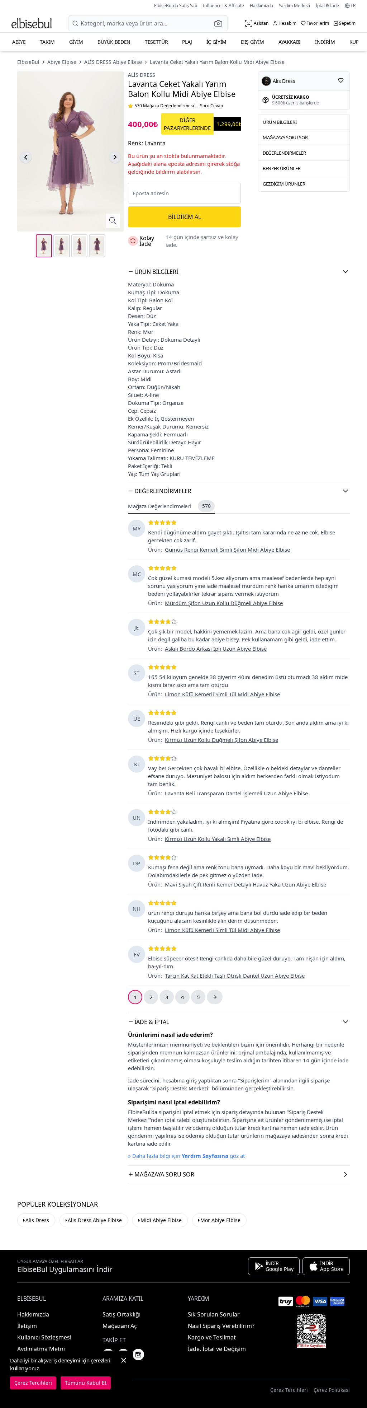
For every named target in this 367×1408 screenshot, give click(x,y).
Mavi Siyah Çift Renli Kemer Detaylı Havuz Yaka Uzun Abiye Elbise (245, 884)
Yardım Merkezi (294, 6)
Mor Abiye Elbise (220, 1220)
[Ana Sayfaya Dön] (31, 23)
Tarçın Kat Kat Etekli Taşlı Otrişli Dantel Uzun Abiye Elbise (235, 975)
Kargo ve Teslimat (212, 1337)
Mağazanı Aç (120, 1326)
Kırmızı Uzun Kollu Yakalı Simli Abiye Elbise (218, 838)
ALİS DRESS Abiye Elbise (113, 62)
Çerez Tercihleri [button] (289, 1389)
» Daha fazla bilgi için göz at (186, 1155)
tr (353, 6)
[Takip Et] (341, 80)
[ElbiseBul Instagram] (138, 1354)
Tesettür (156, 41)
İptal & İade (327, 6)
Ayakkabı (289, 41)
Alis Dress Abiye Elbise (95, 1220)
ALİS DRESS (141, 74)
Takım (47, 41)
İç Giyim (216, 41)
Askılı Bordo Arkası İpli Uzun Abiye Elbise (216, 648)
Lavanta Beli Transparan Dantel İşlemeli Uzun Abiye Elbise (236, 793)
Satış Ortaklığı (121, 1314)
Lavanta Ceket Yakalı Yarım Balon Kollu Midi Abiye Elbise (217, 62)
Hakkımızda (261, 6)
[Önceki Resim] (26, 157)
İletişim (27, 1326)
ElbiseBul (28, 62)
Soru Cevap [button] (211, 106)
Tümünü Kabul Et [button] (85, 1382)
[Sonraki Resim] (115, 157)
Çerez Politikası (332, 1389)
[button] (220, 23)
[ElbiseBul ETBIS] (311, 1331)
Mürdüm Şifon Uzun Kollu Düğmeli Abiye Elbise (224, 603)
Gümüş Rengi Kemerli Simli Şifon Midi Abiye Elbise (227, 549)
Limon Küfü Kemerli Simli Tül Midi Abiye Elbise (222, 694)
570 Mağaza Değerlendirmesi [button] (164, 106)
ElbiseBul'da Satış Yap (175, 6)
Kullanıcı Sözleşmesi (44, 1337)
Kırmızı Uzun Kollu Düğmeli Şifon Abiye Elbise (221, 739)
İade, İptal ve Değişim (217, 1349)
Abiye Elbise (61, 62)
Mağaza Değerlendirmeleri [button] (169, 506)
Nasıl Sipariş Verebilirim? (221, 1326)
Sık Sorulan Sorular (214, 1314)
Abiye (18, 41)
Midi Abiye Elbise (161, 1220)
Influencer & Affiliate (223, 6)
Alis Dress (37, 1220)
